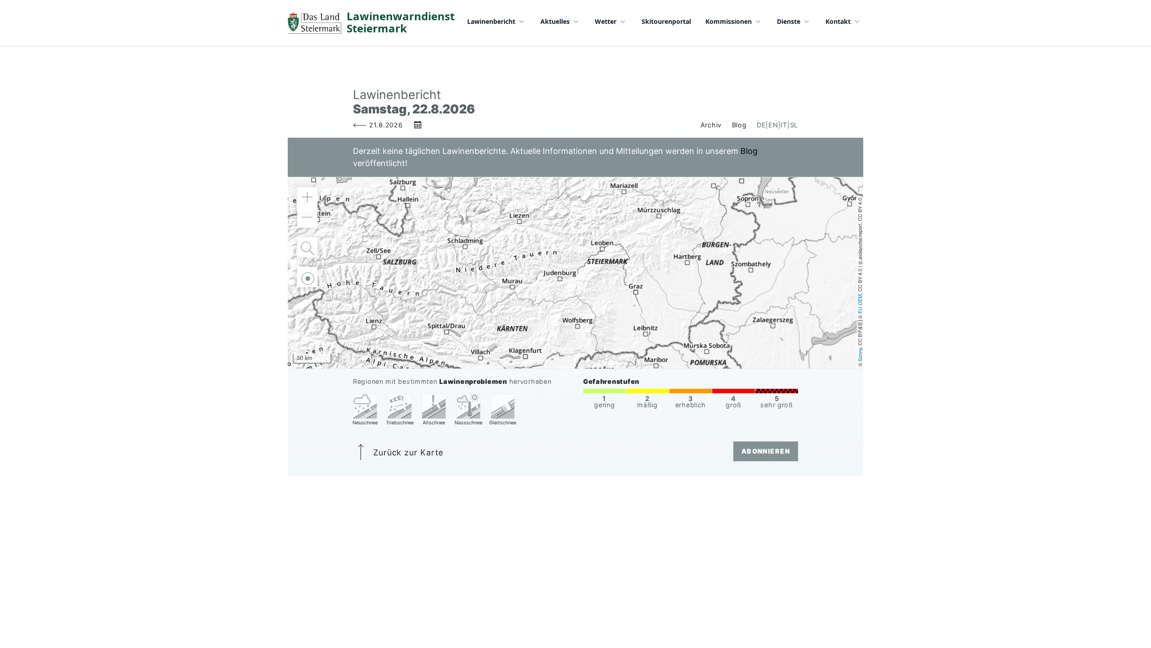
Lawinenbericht (491, 21)
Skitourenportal (666, 21)
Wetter (605, 21)
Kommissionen (728, 21)
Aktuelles (555, 21)
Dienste (788, 21)
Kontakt (838, 21)
